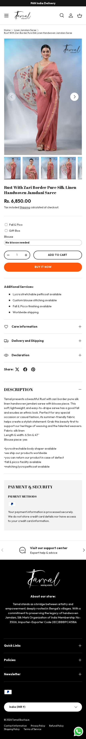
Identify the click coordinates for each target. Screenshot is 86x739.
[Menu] (6, 15)
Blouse (8, 236)
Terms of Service (32, 729)
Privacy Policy (38, 725)
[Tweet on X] (17, 369)
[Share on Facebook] (25, 369)
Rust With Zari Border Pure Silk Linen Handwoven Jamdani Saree (38, 33)
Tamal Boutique (20, 719)
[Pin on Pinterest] (33, 369)
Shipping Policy (12, 729)
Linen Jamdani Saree (25, 30)
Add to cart (57, 254)
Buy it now (43, 266)
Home (7, 30)
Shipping (25, 207)
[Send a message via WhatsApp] (78, 731)
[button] (79, 15)
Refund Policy (56, 725)
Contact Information (15, 725)
